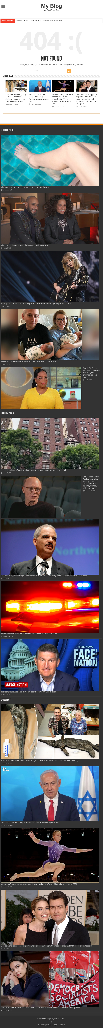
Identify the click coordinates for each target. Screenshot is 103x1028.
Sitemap (63, 1019)
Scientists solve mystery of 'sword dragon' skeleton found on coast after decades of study (16, 97)
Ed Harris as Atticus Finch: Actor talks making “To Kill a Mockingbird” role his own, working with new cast (91, 482)
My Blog (51, 6)
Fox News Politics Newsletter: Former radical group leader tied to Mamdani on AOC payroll (40, 1008)
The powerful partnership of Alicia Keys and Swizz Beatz (25, 245)
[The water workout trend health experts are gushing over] (50, 160)
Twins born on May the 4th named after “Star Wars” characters (28, 361)
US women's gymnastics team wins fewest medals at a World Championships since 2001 (45, 20)
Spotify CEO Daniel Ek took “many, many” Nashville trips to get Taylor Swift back (36, 303)
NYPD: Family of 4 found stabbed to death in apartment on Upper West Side (34, 470)
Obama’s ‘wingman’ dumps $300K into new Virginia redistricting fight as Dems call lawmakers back (44, 576)
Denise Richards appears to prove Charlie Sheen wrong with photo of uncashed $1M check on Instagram (86, 99)
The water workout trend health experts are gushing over (26, 187)
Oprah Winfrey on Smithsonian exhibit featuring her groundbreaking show (91, 372)
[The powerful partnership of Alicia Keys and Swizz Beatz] (50, 218)
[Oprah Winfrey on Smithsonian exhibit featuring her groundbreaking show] (41, 388)
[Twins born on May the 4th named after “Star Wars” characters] (50, 334)
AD (47, 1019)
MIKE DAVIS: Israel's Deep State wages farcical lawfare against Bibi (39, 97)
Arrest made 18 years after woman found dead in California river (29, 634)
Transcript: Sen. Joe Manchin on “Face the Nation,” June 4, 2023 (28, 692)
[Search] (69, 71)
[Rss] (52, 1021)
